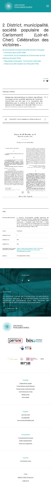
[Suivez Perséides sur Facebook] (22, 280)
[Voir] (20, 44)
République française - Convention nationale (22, 61)
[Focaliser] (47, 97)
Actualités (25, 397)
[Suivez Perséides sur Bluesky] (28, 280)
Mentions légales (25, 477)
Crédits (25, 481)
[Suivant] (28, 192)
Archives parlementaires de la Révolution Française (23, 50)
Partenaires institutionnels (25, 389)
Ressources (25, 394)
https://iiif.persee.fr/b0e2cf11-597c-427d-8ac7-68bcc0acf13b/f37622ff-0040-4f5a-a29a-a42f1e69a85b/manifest (30, 250)
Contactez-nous (25, 461)
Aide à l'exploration (25, 441)
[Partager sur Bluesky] (47, 81)
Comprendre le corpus (25, 438)
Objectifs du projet (25, 383)
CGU (25, 474)
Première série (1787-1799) (15, 52)
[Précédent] (23, 192)
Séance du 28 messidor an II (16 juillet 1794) (21, 64)
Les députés (25, 418)
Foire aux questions (25, 443)
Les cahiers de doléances (25, 420)
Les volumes (25, 415)
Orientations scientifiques (26, 386)
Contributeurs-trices (26, 392)
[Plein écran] (45, 119)
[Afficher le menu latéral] (6, 119)
